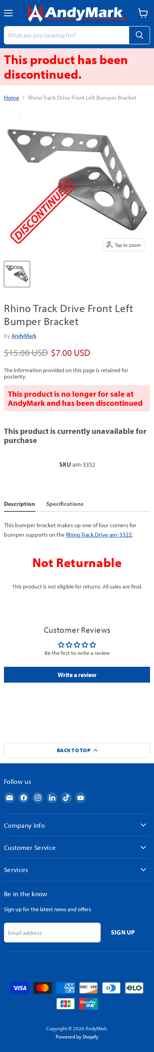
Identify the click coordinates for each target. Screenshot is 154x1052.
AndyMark (23, 335)
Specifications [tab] (65, 503)
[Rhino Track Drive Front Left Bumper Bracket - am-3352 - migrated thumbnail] (17, 274)
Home (11, 97)
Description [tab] (19, 503)
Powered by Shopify (77, 1036)
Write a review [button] (77, 675)
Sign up (123, 932)
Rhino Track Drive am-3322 (99, 534)
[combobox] (66, 35)
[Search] (139, 35)
